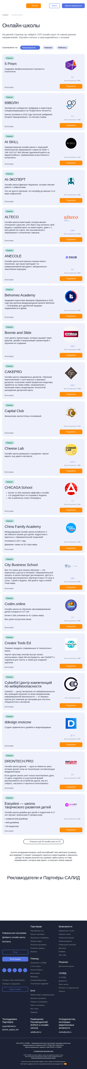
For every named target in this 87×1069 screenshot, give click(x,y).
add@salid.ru (35, 1032)
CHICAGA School (18, 487)
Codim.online (15, 604)
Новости (62, 991)
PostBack (62, 951)
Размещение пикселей (67, 945)
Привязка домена (65, 941)
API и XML (62, 955)
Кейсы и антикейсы (37, 1005)
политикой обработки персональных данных (43, 1058)
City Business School (21, 565)
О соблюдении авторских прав (43, 1051)
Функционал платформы (39, 938)
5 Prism (11, 64)
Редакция (33, 1012)
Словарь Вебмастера (38, 980)
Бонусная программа (38, 945)
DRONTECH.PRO (19, 761)
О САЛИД (62, 977)
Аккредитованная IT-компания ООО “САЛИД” (43, 1045)
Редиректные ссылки (66, 931)
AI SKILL (11, 142)
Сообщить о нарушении (11, 984)
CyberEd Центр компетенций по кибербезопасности (28, 684)
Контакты (6, 941)
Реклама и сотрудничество (69, 988)
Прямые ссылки (65, 934)
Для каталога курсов (66, 966)
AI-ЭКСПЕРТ (15, 179)
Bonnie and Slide (18, 333)
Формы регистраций (66, 938)
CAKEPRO (13, 372)
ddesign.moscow (18, 722)
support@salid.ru (9, 1026)
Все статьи (34, 1009)
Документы (63, 981)
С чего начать (35, 966)
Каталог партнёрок (37, 934)
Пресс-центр (63, 984)
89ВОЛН (11, 103)
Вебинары (34, 977)
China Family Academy (23, 527)
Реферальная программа (14, 933)
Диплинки (62, 948)
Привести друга (36, 941)
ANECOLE (13, 256)
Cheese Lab (14, 448)
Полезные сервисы (37, 948)
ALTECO (12, 217)
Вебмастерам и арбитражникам (42, 995)
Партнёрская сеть (37, 931)
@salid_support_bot (10, 1030)
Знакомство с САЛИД (38, 963)
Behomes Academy (20, 295)
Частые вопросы (36, 970)
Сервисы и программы (38, 1002)
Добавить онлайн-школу (13, 937)
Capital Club (14, 411)
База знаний (35, 973)
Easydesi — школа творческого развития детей (28, 805)
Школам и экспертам (38, 998)
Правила (33, 951)
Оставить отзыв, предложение (13, 980)
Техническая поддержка (39, 984)
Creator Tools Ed (18, 643)
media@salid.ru (65, 1032)
